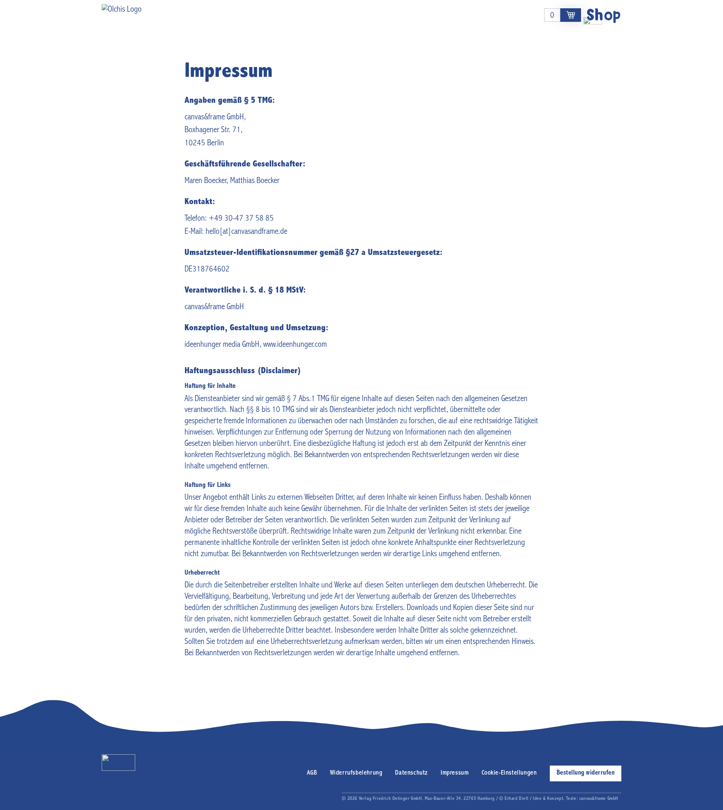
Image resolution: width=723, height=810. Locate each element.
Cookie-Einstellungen (509, 773)
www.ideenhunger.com (295, 344)
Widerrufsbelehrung (356, 773)
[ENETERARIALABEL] (570, 15)
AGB (312, 773)
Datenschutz (411, 773)
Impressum (454, 773)
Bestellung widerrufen (586, 773)
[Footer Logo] (118, 762)
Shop (603, 15)
